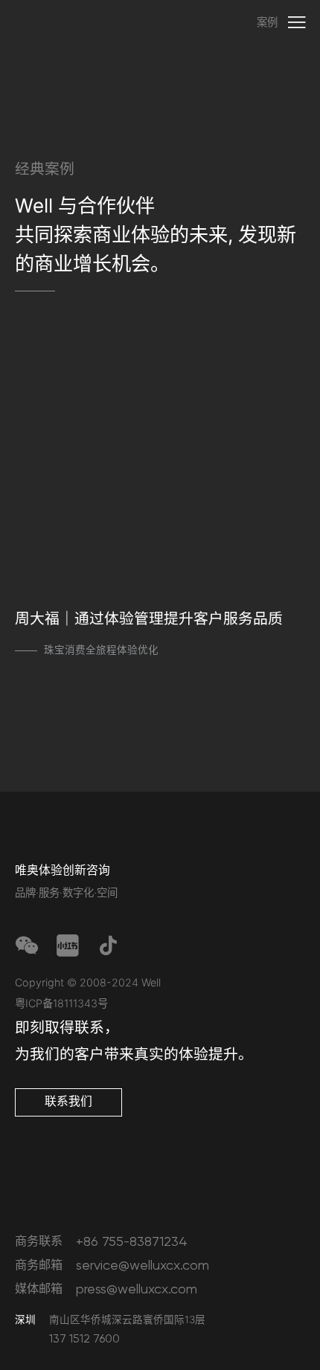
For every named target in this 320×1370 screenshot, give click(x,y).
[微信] (27, 947)
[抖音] (108, 947)
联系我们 (68, 1101)
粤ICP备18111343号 (61, 1003)
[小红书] (68, 947)
